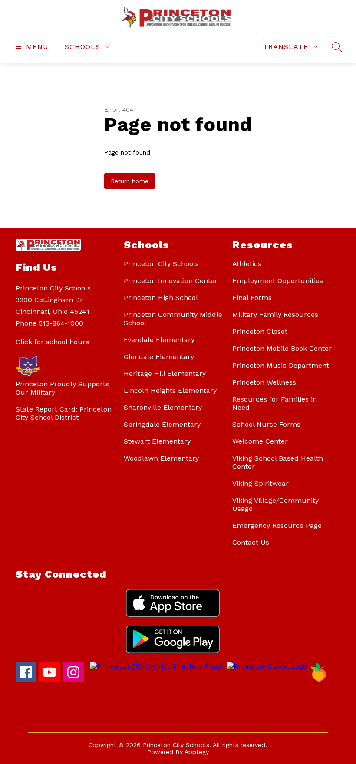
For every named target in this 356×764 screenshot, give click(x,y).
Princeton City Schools (161, 264)
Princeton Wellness (264, 382)
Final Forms (252, 297)
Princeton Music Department (280, 365)
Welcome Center (260, 441)
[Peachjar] (318, 680)
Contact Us (250, 542)
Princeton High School (161, 297)
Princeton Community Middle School (173, 318)
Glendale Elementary (159, 356)
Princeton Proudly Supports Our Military (62, 388)
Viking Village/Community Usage (275, 504)
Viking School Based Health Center (277, 462)
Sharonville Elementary (163, 407)
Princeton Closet (259, 331)
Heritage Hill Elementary (165, 373)
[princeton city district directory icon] (155, 666)
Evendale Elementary (159, 340)
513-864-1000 (61, 323)
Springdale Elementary (162, 424)
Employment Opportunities (277, 281)
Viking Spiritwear (260, 483)
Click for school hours (52, 342)
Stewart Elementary (157, 441)
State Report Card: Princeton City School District (64, 413)
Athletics (246, 264)
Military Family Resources (275, 314)
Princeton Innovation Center (171, 281)
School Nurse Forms (266, 424)
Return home (129, 181)
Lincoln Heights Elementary (170, 390)
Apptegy (197, 751)
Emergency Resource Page (277, 525)
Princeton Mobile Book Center (282, 348)
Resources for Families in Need (274, 403)
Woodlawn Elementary (161, 458)
